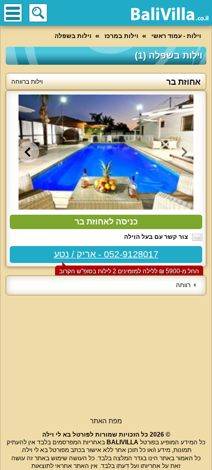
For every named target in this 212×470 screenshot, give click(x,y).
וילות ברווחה (27, 81)
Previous (184, 152)
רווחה (183, 285)
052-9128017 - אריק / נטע (106, 254)
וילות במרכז (121, 36)
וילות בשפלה (73, 36)
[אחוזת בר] (106, 152)
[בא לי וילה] (169, 14)
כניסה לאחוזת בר (106, 221)
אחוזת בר (183, 82)
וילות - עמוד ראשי (176, 36)
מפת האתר (106, 421)
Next (28, 152)
